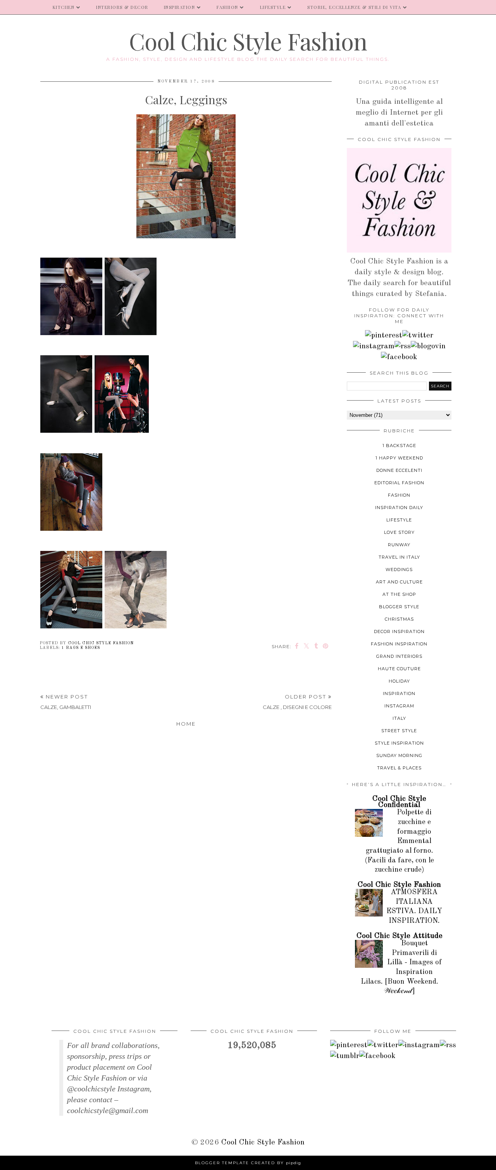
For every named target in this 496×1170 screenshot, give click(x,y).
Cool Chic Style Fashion (248, 40)
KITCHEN (64, 7)
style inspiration (399, 743)
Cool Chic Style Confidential (399, 802)
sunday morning (399, 755)
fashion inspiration (399, 644)
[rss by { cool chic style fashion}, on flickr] (402, 346)
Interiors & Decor (122, 7)
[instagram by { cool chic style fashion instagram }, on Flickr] (373, 346)
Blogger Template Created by (248, 1162)
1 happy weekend (399, 458)
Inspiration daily (399, 507)
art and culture (399, 582)
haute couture (399, 668)
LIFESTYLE (273, 7)
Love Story (399, 532)
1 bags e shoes (81, 648)
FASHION (227, 7)
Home (186, 724)
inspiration (399, 693)
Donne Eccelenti (399, 470)
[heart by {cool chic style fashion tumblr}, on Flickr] (428, 346)
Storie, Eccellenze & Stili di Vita (354, 7)
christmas (399, 619)
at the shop (399, 594)
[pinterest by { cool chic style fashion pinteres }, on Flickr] (383, 335)
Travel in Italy (399, 557)
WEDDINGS (399, 569)
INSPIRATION (179, 7)
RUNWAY (399, 544)
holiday (399, 681)
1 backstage (399, 445)
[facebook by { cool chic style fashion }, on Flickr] (399, 357)
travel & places (399, 768)
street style (399, 730)
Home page (22, 7)
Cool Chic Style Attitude (399, 936)
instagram (399, 706)
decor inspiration (399, 631)
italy (399, 718)
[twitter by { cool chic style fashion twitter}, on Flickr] (417, 335)
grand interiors (399, 656)
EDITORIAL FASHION (399, 482)
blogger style (399, 606)
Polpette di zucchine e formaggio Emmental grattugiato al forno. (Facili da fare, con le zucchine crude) (399, 841)
